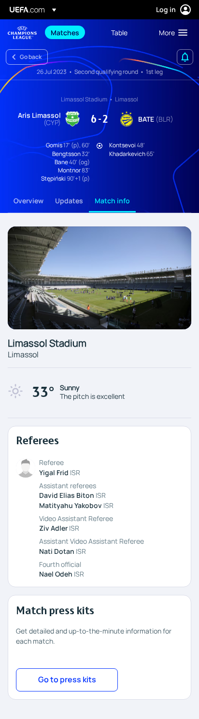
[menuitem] (72, 32)
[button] (171, 32)
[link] (64, 32)
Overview (28, 200)
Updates (69, 200)
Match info (112, 200)
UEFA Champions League (22, 32)
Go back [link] (31, 57)
